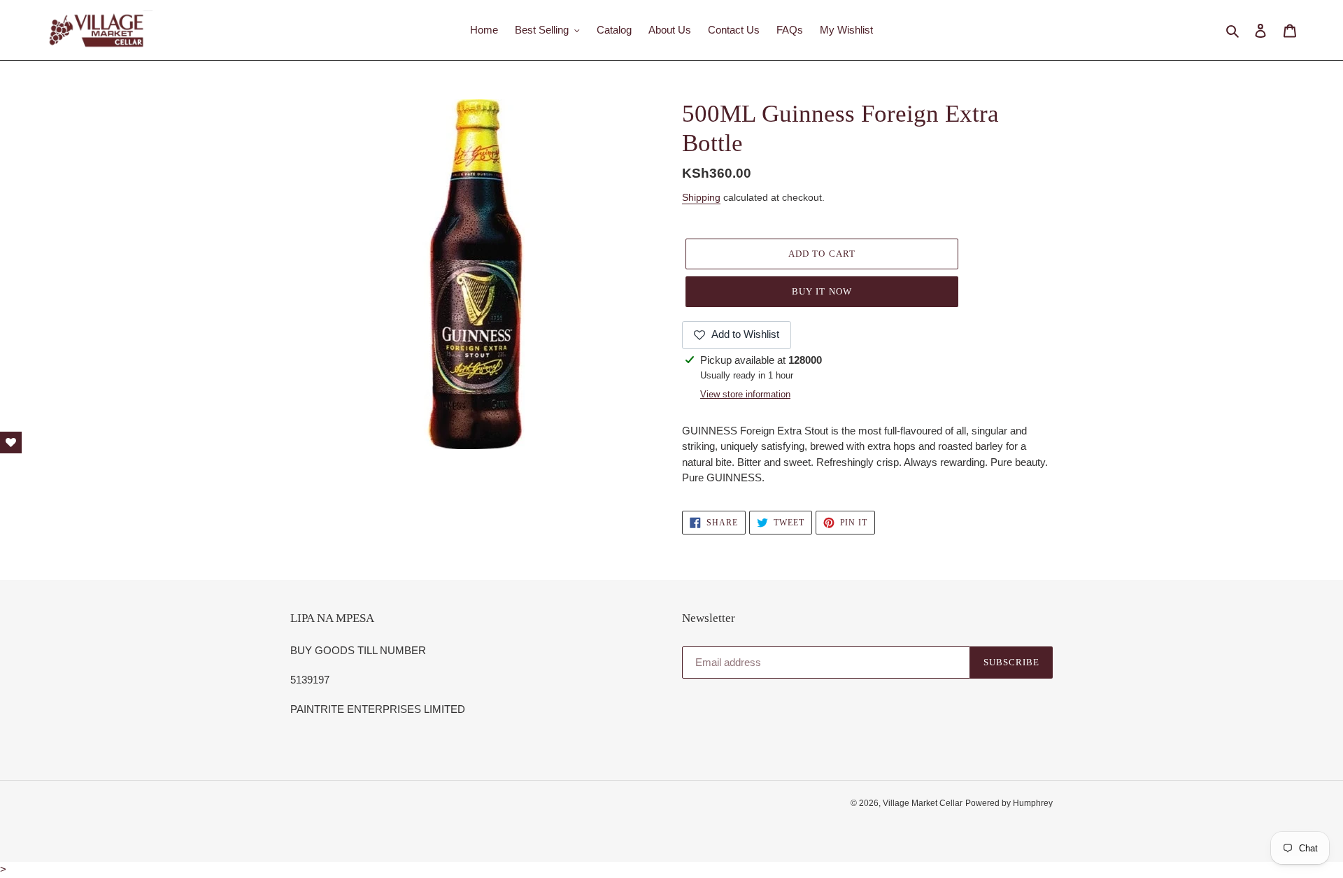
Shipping (701, 197)
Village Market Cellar (922, 803)
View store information (745, 394)
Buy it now (821, 291)
